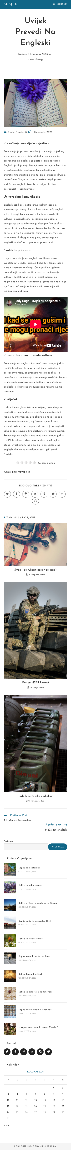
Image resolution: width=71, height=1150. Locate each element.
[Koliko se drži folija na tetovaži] (10, 993)
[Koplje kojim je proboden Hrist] (10, 922)
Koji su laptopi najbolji (30, 974)
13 (35, 1100)
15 (54, 1100)
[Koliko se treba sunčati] (10, 940)
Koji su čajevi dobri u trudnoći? (35, 1010)
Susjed (11, 4)
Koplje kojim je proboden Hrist (34, 921)
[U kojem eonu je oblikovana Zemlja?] (10, 1029)
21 (44, 1106)
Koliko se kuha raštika (30, 885)
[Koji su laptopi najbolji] (10, 976)
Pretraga (8, 841)
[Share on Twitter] (7, 1051)
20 (35, 1106)
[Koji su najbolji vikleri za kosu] (10, 958)
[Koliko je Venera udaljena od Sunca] (10, 905)
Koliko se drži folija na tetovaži (35, 992)
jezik (14, 472)
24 (8, 1112)
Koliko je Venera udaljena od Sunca (37, 903)
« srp (6, 1125)
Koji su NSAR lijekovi (35, 682)
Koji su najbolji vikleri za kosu (34, 956)
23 (63, 1106)
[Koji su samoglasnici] (10, 869)
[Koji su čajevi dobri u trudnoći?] (10, 1011)
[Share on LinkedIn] (31, 1051)
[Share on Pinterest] (23, 1051)
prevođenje (24, 472)
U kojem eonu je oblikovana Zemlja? (38, 1027)
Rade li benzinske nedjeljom (35, 796)
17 (8, 1106)
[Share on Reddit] (48, 1051)
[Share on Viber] (40, 1051)
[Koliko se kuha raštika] (10, 887)
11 (17, 1100)
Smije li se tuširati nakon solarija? (35, 569)
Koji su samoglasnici (29, 868)
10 (8, 1100)
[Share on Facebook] (15, 1051)
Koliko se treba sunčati (30, 939)
